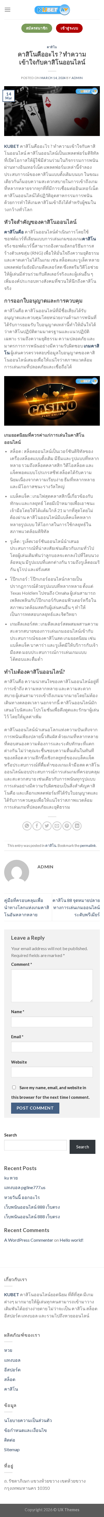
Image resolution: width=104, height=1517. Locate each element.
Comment (21, 964)
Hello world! (71, 1240)
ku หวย (11, 1177)
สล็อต (9, 1379)
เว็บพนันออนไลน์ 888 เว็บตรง (32, 1206)
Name (17, 1011)
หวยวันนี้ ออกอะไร (22, 1197)
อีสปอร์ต (12, 1369)
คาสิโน (52, 47)
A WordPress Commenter (28, 1240)
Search (10, 1135)
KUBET (11, 146)
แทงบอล (12, 1360)
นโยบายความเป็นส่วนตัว (28, 1420)
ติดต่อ (9, 1439)
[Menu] (7, 9)
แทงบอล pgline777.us (24, 1187)
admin (77, 78)
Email (17, 1036)
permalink (88, 845)
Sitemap (12, 1449)
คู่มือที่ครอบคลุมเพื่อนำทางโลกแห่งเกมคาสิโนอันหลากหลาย (26, 907)
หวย (8, 1350)
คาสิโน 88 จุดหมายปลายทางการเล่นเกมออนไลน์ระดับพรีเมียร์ (76, 907)
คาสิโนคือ (14, 231)
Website (19, 1062)
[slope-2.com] (52, 9)
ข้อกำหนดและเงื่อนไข (25, 1430)
